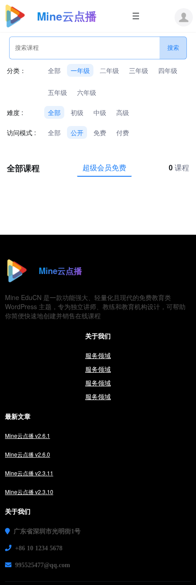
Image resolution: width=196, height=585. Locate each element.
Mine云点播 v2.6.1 (27, 435)
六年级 (86, 92)
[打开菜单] (135, 16)
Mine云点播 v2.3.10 (29, 491)
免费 (99, 132)
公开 (77, 132)
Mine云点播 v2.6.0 (27, 454)
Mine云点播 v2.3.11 (29, 473)
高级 (122, 112)
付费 (122, 132)
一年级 (80, 70)
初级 (77, 112)
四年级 (167, 70)
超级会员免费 (104, 167)
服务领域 (98, 355)
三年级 (138, 70)
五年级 (57, 92)
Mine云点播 (67, 16)
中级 (99, 112)
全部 (54, 70)
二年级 (109, 70)
